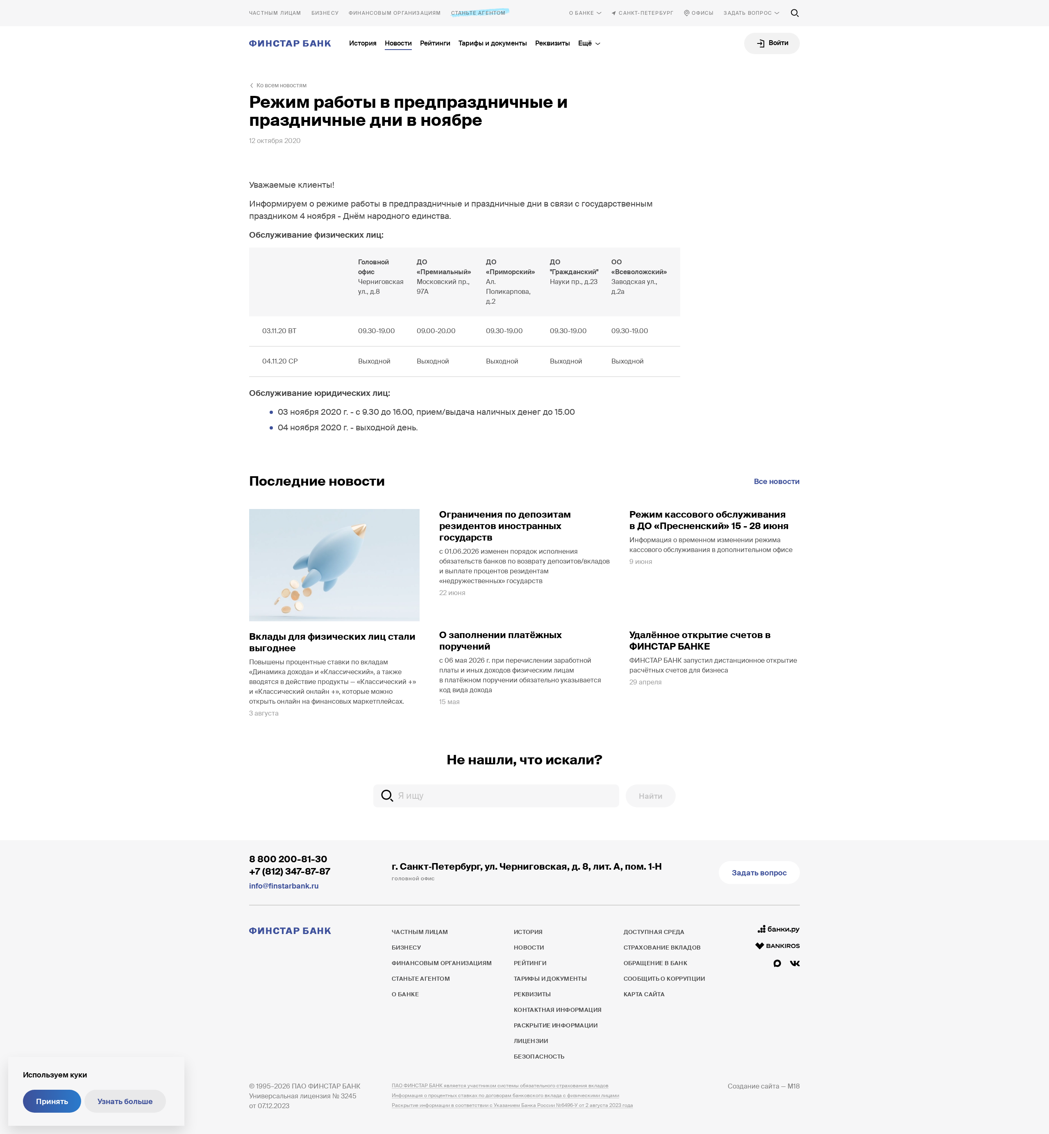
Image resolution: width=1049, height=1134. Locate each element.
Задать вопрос (748, 13)
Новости (398, 43)
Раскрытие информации (555, 1025)
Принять (52, 1102)
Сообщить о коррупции (664, 978)
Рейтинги (435, 43)
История (363, 43)
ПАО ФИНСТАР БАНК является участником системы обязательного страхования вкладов (500, 1085)
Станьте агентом (478, 13)
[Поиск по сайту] (795, 13)
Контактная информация (558, 1010)
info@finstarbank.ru (284, 886)
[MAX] (777, 963)
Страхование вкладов (662, 947)
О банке (581, 13)
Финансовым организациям (395, 13)
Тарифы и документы (493, 43)
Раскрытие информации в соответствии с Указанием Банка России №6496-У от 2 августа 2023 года (512, 1105)
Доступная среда (654, 932)
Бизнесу (325, 13)
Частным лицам (275, 13)
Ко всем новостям (282, 85)
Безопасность (539, 1056)
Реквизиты (552, 43)
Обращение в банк (656, 963)
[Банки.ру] (779, 929)
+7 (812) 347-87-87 (289, 871)
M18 (794, 1086)
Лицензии (531, 1041)
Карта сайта (644, 994)
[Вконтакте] (795, 963)
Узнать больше (125, 1102)
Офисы (703, 13)
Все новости (777, 481)
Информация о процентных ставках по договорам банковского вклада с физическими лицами (505, 1095)
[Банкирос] (777, 946)
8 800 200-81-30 (288, 859)
